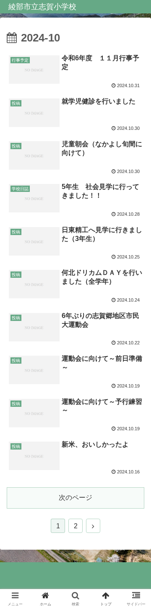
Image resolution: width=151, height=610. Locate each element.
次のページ (75, 497)
